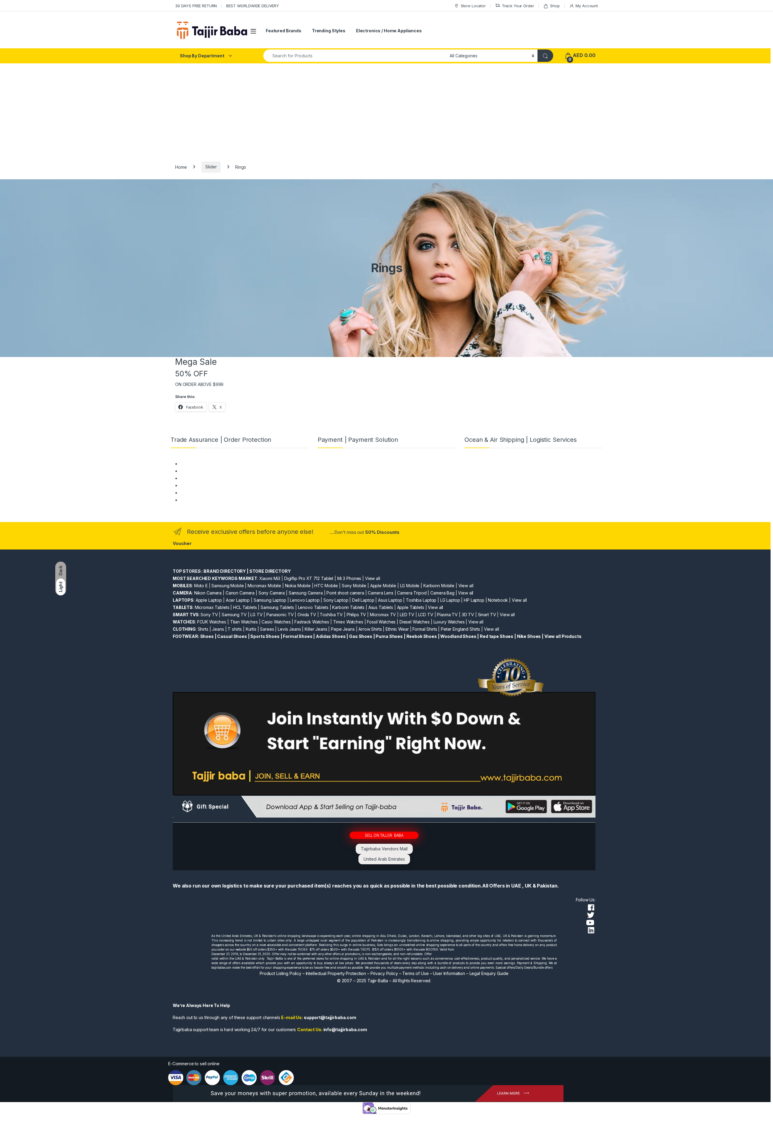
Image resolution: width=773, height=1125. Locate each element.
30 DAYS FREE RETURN (196, 5)
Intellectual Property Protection (336, 973)
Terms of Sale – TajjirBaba (205, 478)
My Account (587, 5)
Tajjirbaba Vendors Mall (384, 848)
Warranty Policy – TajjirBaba (207, 485)
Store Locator (473, 5)
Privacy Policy (384, 973)
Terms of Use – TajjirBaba (205, 470)
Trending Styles (328, 30)
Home (181, 166)
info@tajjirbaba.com (345, 1029)
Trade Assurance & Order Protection (216, 492)
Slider (211, 166)
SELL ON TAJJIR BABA (384, 835)
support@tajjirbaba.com (330, 1017)
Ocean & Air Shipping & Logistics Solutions (221, 499)
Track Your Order (518, 5)
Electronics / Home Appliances (389, 30)
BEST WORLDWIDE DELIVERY (252, 5)
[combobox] (354, 55)
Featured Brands (283, 30)
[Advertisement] (386, 108)
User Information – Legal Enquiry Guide (470, 973)
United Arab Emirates (384, 859)
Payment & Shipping (199, 463)
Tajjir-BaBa (377, 980)
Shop (555, 5)
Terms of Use (415, 973)
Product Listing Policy (280, 973)
